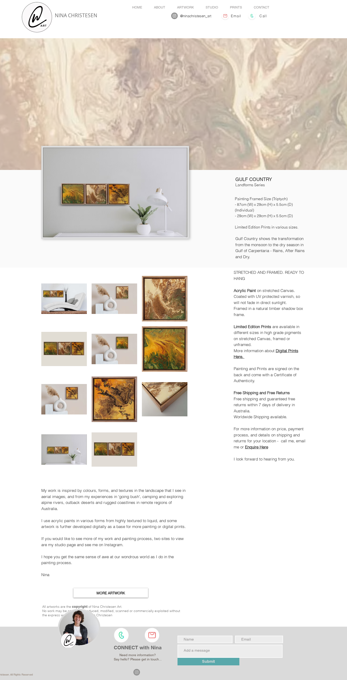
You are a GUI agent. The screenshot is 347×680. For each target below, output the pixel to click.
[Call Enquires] (251, 16)
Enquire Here (256, 446)
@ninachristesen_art (195, 16)
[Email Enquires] (225, 16)
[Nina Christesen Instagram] (174, 16)
